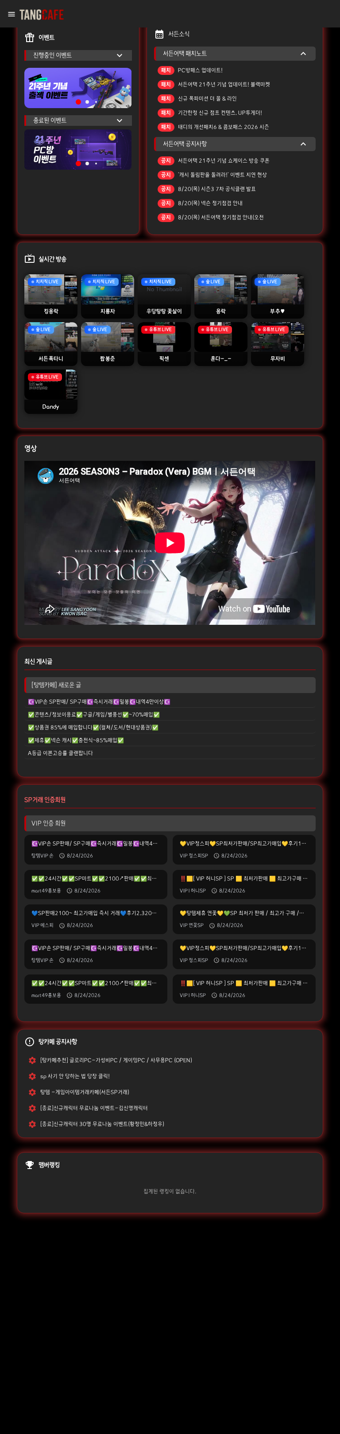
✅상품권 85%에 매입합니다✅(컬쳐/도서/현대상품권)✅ (93, 727)
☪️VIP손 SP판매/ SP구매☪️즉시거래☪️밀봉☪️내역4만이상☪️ (99, 701)
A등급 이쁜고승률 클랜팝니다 (60, 753)
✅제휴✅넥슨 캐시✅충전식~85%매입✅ (76, 740)
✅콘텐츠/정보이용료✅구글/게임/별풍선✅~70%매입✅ (94, 714)
